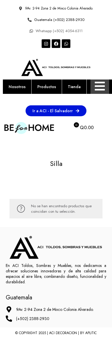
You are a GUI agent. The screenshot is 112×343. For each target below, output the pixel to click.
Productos (46, 87)
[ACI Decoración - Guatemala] (29, 128)
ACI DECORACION (63, 333)
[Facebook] (56, 43)
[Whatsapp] (66, 43)
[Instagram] (46, 43)
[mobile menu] (104, 128)
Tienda (74, 87)
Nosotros (17, 87)
